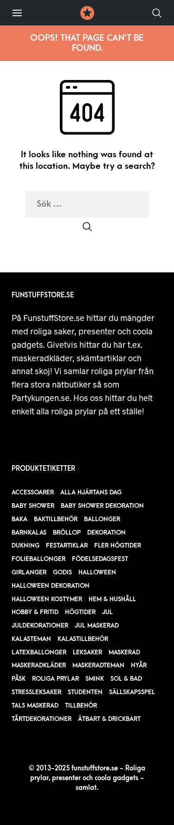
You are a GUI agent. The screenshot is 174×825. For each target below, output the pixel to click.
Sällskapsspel (132, 692)
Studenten (85, 692)
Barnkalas (29, 532)
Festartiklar (67, 545)
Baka (19, 519)
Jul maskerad (97, 625)
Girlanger (29, 572)
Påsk (19, 678)
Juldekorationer (40, 625)
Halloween (97, 572)
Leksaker (87, 652)
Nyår (139, 665)
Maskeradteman (98, 665)
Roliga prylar (55, 678)
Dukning (25, 545)
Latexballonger (39, 652)
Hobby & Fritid (35, 612)
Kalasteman (31, 638)
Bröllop (67, 532)
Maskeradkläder (39, 665)
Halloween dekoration (51, 585)
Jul (107, 612)
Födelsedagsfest (100, 558)
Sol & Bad (126, 678)
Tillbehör (81, 705)
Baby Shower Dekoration (102, 505)
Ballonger (102, 519)
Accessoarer (33, 492)
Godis (62, 572)
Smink (94, 678)
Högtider (80, 612)
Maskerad (124, 652)
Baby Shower (33, 505)
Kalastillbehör (83, 638)
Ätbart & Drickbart (109, 718)
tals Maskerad (35, 705)
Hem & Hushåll (112, 599)
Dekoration (106, 532)
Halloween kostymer (47, 599)
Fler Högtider (117, 545)
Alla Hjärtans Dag (91, 492)
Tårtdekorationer (41, 718)
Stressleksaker (36, 692)
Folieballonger (38, 558)
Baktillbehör (55, 519)
